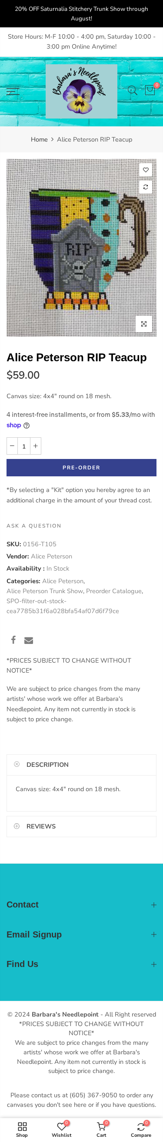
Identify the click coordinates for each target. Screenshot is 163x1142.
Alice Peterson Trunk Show (45, 591)
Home (39, 139)
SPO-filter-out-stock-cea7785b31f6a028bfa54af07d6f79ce (63, 606)
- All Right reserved (127, 1014)
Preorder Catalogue (114, 591)
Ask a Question (34, 525)
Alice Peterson (51, 556)
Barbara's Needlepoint (65, 1014)
